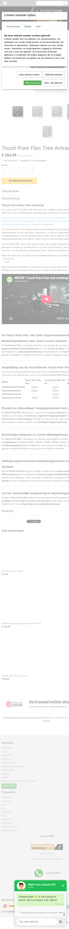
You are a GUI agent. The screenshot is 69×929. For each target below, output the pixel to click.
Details (27, 26)
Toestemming (13, 26)
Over (38, 26)
